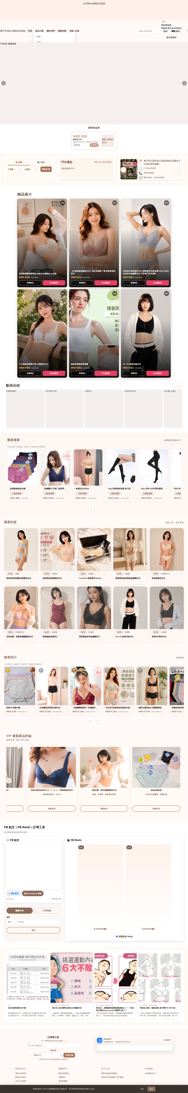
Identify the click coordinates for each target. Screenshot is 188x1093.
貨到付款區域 (20, 1073)
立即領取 (94, 145)
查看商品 (30, 283)
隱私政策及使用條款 (109, 1073)
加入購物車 (54, 283)
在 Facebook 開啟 (100, 929)
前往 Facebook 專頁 (33, 893)
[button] (179, 780)
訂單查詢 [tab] (47, 910)
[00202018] (143, 408)
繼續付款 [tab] (19, 910)
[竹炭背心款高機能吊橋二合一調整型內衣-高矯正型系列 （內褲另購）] (32, 771)
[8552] (104, 408)
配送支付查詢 (20, 1077)
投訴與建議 (62, 1081)
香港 (8, 917)
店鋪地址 (62, 1077)
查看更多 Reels (126, 936)
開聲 (62, 203)
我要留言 (31, 811)
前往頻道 (10, 899)
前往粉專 (167, 1040)
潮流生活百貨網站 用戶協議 (112, 1077)
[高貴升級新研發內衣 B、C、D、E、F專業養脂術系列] (136, 771)
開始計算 (46, 169)
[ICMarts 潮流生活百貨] (94, 10)
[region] (94, 586)
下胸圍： (11, 169)
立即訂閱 (69, 1055)
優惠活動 (62, 31)
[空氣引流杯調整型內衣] (84, 771)
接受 (151, 1089)
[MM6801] (25, 408)
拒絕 (142, 1089)
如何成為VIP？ (68, 167)
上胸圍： (28, 169)
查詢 (33, 930)
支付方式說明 (20, 1081)
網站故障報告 (63, 1073)
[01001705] (64, 408)
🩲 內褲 (40, 162)
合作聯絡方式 (150, 1073)
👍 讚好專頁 (13, 893)
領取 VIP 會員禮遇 (102, 162)
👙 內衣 (18, 162)
